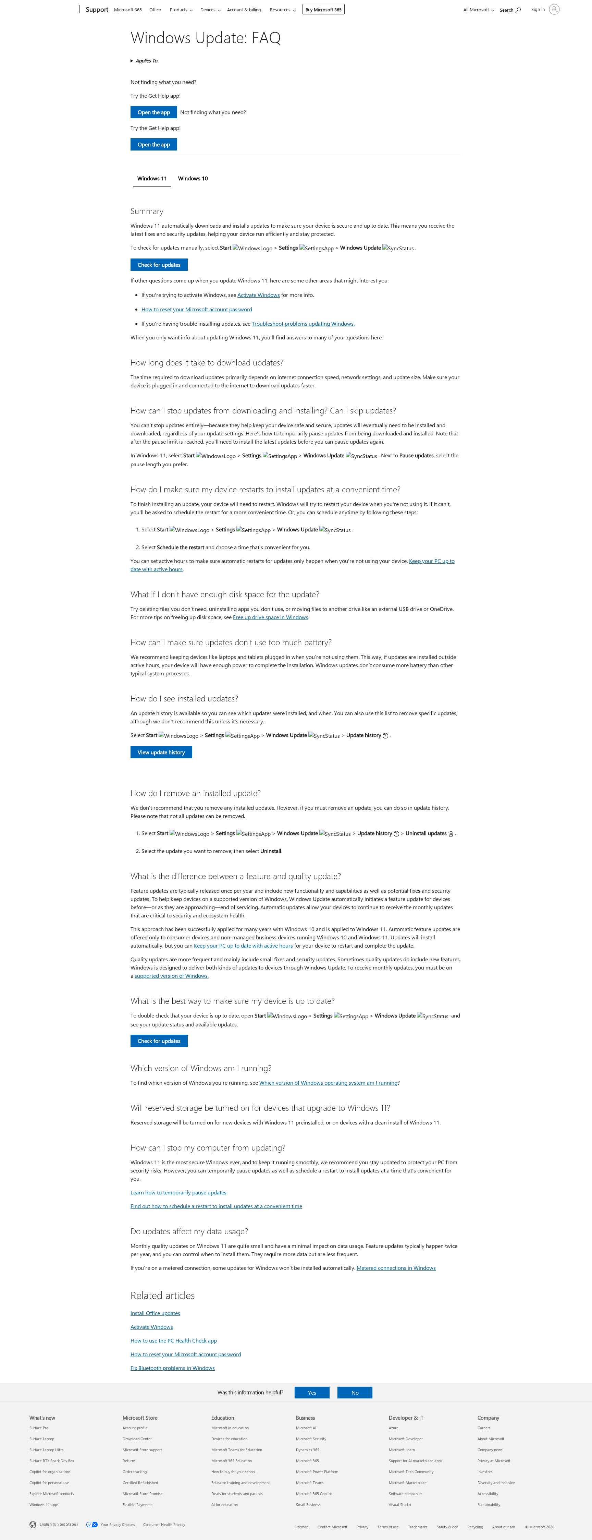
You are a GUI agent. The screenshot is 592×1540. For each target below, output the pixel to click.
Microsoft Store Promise (143, 1493)
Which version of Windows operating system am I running (328, 1082)
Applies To (146, 60)
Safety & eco (447, 1526)
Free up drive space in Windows (270, 617)
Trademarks (418, 1526)
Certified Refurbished (140, 1482)
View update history (161, 752)
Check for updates (159, 264)
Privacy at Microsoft (494, 1460)
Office (155, 9)
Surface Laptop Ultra (46, 1449)
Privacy (362, 1526)
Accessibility (488, 1493)
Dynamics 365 (307, 1449)
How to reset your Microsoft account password (196, 309)
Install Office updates (155, 1312)
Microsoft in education (230, 1427)
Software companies (405, 1493)
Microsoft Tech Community (411, 1471)
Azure (393, 1427)
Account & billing (244, 9)
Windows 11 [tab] (152, 178)
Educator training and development (240, 1482)
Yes (312, 1392)
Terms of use (388, 1526)
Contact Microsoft (332, 1526)
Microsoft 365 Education (231, 1460)
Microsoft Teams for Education (236, 1449)
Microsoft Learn (402, 1449)
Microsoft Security (311, 1438)
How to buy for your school (233, 1471)
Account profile (135, 1427)
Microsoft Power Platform (317, 1471)
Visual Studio (400, 1504)
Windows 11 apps (44, 1504)
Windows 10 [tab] (193, 178)
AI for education (224, 1504)
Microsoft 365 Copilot (314, 1493)
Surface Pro (38, 1427)
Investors (485, 1471)
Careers (484, 1427)
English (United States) (59, 1524)
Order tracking (135, 1471)
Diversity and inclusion (496, 1482)
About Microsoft (491, 1438)
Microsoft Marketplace (408, 1482)
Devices (207, 9)
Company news (490, 1449)
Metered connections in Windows (396, 1267)
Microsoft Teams (310, 1482)
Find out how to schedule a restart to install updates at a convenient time (216, 1206)
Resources (280, 9)
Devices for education (229, 1438)
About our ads (504, 1526)
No (355, 1392)
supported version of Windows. (172, 975)
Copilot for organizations (50, 1471)
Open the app (154, 112)
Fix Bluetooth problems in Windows (173, 1367)
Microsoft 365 (128, 9)
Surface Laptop (41, 1438)
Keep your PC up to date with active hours (243, 945)
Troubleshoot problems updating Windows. (303, 323)
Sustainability (489, 1504)
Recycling (475, 1526)
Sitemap (301, 1526)
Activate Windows (258, 294)
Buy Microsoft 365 (324, 9)
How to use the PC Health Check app (174, 1340)
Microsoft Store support (142, 1449)
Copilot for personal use (49, 1482)
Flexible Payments (137, 1504)
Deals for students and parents (237, 1493)
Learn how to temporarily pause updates (178, 1192)
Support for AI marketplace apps (415, 1460)
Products (178, 9)
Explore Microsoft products (51, 1493)
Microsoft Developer (406, 1438)
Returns (129, 1460)
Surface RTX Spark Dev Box (51, 1460)
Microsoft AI (306, 1427)
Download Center (137, 1438)
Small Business (308, 1504)
